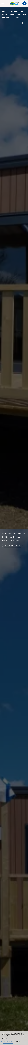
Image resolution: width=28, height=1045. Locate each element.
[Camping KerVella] (13, 3)
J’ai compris (8, 1041)
